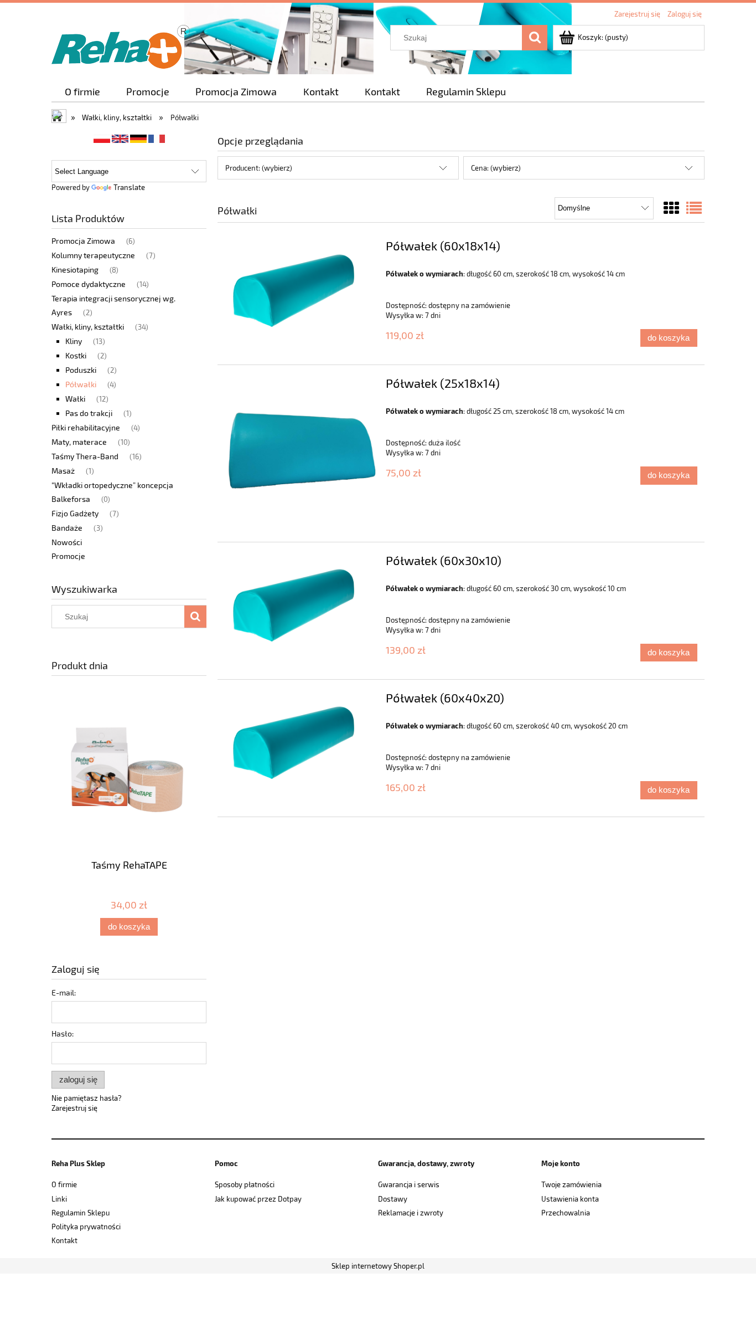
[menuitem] (82, 92)
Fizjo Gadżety (75, 513)
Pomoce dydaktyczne (88, 284)
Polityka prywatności (86, 1226)
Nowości (66, 542)
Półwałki (80, 384)
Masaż (63, 470)
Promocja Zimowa (83, 240)
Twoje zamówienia (571, 1184)
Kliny (73, 341)
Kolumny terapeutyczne (93, 255)
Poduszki (80, 369)
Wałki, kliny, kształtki (87, 326)
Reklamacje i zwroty (410, 1212)
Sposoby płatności (245, 1184)
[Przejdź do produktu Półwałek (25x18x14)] (300, 453)
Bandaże (66, 527)
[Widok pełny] (694, 207)
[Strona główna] (120, 44)
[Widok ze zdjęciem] (671, 207)
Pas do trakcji (88, 413)
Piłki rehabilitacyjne (85, 427)
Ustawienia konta (570, 1198)
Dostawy (392, 1198)
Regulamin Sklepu (80, 1212)
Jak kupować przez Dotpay (258, 1198)
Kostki (75, 355)
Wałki (75, 398)
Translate (129, 187)
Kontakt (64, 1240)
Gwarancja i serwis (408, 1184)
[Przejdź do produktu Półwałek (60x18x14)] (300, 290)
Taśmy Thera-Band (84, 456)
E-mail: (63, 992)
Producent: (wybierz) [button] (258, 167)
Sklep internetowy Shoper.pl (378, 1265)
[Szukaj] (534, 37)
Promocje (68, 556)
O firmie (64, 1184)
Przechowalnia (565, 1212)
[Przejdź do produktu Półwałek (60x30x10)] (300, 605)
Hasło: (62, 1033)
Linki (59, 1198)
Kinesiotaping (75, 269)
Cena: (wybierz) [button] (496, 167)
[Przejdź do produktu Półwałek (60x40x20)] (300, 742)
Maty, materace (79, 442)
